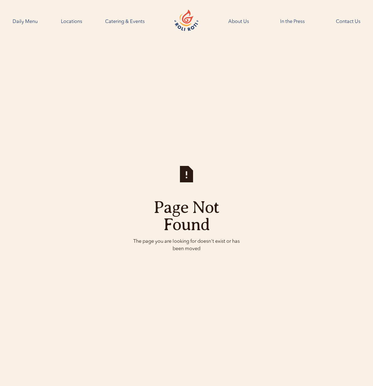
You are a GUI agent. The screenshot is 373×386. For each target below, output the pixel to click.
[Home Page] (186, 21)
